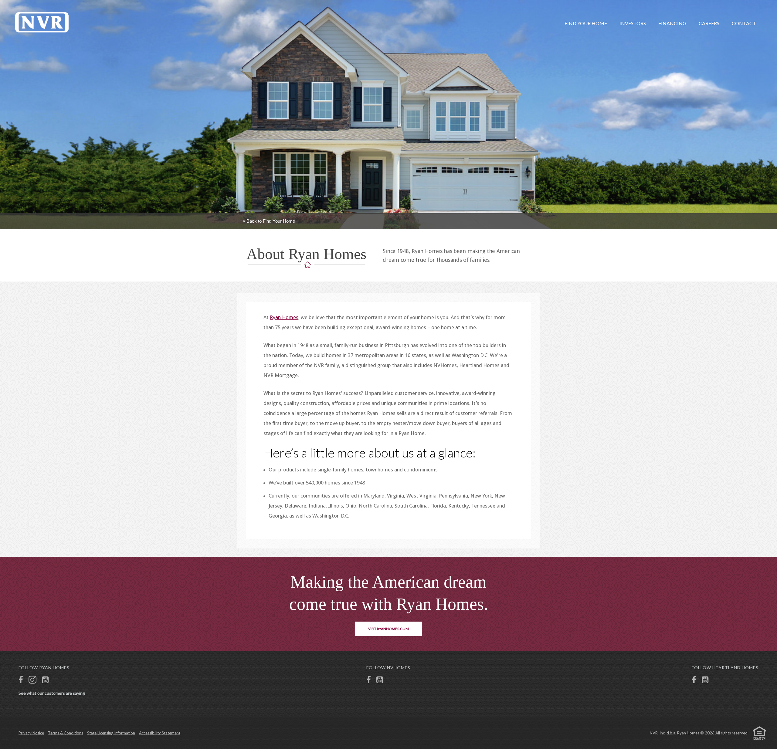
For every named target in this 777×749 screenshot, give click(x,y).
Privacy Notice (31, 732)
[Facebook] (21, 680)
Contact (744, 23)
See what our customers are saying (52, 693)
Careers (709, 23)
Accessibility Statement (159, 732)
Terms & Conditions (65, 732)
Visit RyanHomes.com (388, 628)
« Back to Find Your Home (269, 221)
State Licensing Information (111, 732)
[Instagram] (32, 680)
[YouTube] (45, 680)
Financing (672, 23)
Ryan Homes (284, 317)
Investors (632, 23)
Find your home (586, 23)
